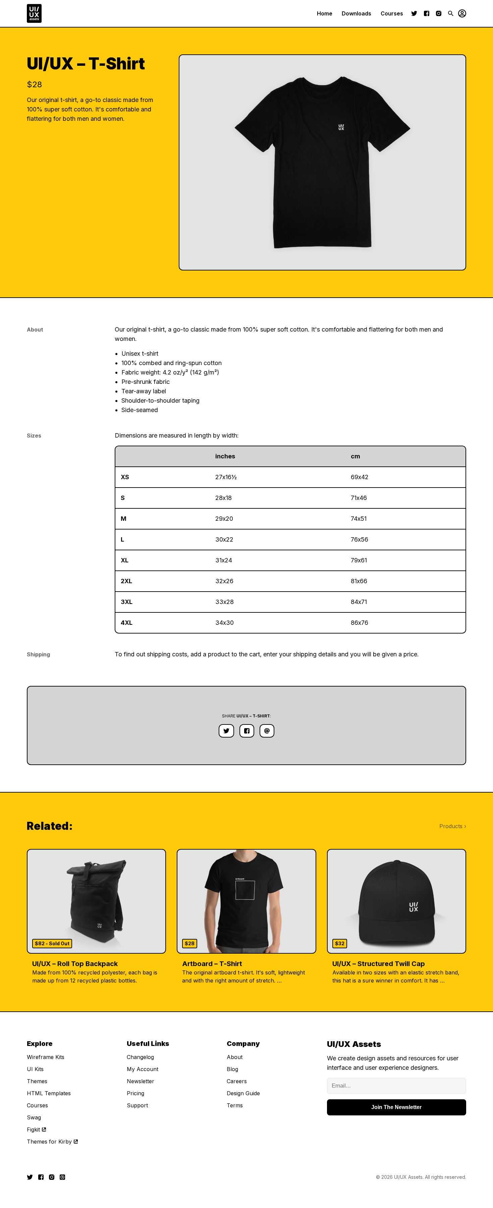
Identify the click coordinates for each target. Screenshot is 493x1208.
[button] (459, 13)
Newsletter (140, 1081)
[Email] (267, 731)
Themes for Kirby (49, 1141)
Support (137, 1105)
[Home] (34, 13)
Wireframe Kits (45, 1057)
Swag (34, 1117)
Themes (37, 1081)
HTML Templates (49, 1093)
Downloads (356, 13)
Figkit (33, 1129)
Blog (232, 1069)
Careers (237, 1081)
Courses (392, 13)
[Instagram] (439, 13)
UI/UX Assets (408, 1177)
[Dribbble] (62, 1177)
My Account (142, 1069)
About (234, 1057)
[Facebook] (427, 13)
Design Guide (243, 1093)
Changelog (140, 1057)
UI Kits (35, 1069)
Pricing (135, 1093)
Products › (452, 826)
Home (324, 13)
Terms (235, 1105)
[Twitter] (414, 13)
